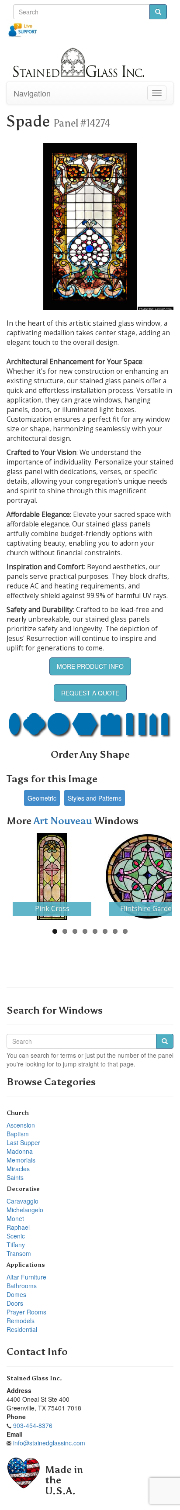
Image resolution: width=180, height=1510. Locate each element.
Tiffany (16, 1244)
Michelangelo (25, 1209)
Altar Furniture (26, 1277)
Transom (19, 1253)
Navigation (32, 93)
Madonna (20, 1151)
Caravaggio (22, 1201)
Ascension (21, 1125)
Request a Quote (90, 692)
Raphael (18, 1227)
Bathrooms (22, 1285)
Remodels (21, 1320)
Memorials (21, 1160)
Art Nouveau (64, 821)
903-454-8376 (32, 1425)
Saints (15, 1177)
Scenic (16, 1235)
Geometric (42, 798)
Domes (16, 1294)
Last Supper (23, 1142)
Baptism (18, 1133)
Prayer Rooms (26, 1311)
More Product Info (90, 666)
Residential (22, 1329)
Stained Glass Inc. (34, 1378)
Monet (15, 1218)
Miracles (18, 1168)
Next (158, 876)
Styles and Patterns (94, 798)
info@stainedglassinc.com (49, 1442)
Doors (15, 1303)
